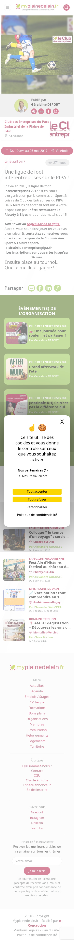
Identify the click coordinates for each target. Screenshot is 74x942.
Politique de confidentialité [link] (37, 515)
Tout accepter (37, 491)
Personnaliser (37, 507)
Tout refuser (37, 499)
